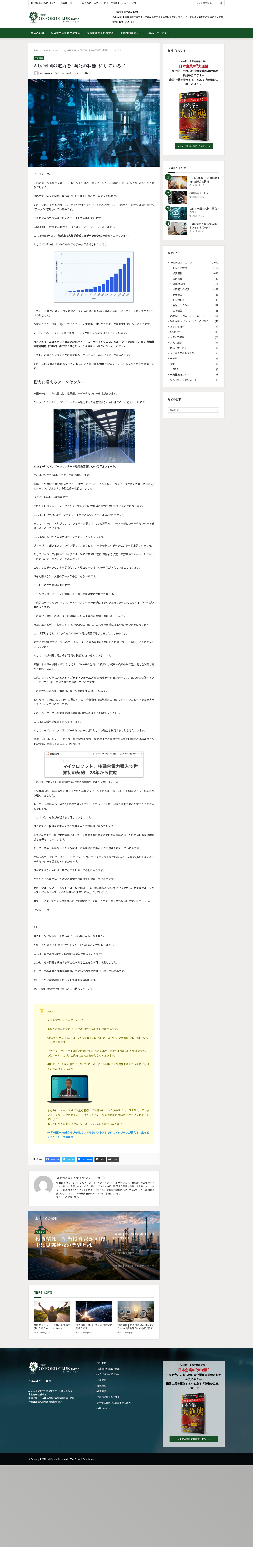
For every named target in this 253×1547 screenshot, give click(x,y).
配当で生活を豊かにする (65, 33)
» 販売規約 (101, 1385)
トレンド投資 (42, 1231)
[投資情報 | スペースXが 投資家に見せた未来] (94, 1311)
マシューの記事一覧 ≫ (67, 1197)
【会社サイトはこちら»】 (60, 1390)
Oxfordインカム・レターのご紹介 (188, 315)
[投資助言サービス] (177, 197)
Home (39, 50)
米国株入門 (179, 284)
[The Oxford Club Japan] (54, 17)
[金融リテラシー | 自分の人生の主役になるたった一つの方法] (52, 1311)
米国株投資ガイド (131, 33)
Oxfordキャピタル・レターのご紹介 (189, 321)
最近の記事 (37, 33)
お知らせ (136, 3)
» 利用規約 (101, 1380)
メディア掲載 (177, 337)
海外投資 (177, 278)
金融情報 (177, 310)
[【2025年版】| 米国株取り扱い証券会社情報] (177, 182)
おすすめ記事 (177, 326)
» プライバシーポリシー (107, 1374)
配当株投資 (179, 300)
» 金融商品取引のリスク (107, 1397)
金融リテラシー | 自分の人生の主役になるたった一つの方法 (52, 1326)
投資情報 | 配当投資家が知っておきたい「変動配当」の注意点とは (136, 1326)
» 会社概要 (101, 1363)
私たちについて (90, 3)
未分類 (173, 358)
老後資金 (177, 294)
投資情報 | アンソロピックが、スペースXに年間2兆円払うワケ (70, 1242)
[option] (94, 1245)
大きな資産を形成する (100, 33)
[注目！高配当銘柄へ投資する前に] (177, 213)
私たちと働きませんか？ (116, 3)
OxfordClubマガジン (54, 50)
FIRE (175, 369)
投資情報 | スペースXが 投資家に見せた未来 (94, 1326)
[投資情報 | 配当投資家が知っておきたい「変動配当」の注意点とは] (136, 1311)
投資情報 (71, 50)
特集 (172, 363)
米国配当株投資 (181, 289)
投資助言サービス (199, 193)
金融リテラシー (181, 305)
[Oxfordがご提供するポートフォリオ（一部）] (177, 228)
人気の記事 (176, 342)
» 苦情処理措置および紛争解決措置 (113, 1402)
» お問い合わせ (103, 1408)
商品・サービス (157, 33)
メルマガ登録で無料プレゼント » (193, 146)
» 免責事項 (101, 1391)
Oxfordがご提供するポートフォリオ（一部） (204, 225)
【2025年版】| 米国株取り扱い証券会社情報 (204, 179)
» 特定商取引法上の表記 (107, 1368)
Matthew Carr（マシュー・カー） (56, 73)
